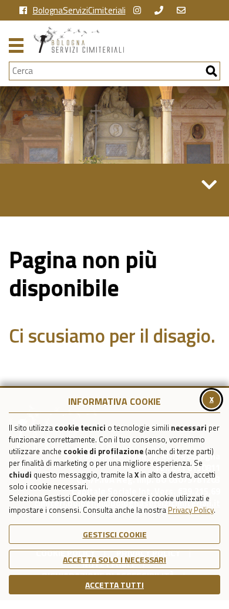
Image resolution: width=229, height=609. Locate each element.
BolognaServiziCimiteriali (79, 10)
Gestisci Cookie (115, 534)
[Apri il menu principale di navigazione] (16, 44)
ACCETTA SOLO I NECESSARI (114, 559)
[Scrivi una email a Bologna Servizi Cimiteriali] (184, 10)
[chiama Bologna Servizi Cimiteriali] (161, 10)
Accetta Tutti (114, 584)
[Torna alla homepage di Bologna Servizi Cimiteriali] (126, 39)
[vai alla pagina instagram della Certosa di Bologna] (140, 10)
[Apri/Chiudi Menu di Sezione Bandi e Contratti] (209, 185)
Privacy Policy (191, 510)
